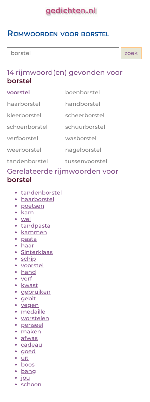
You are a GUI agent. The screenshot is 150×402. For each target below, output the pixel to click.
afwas (29, 338)
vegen (30, 305)
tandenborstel (41, 192)
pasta (29, 239)
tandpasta (36, 225)
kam (27, 212)
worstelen (35, 318)
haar (27, 245)
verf (26, 278)
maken (31, 331)
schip (28, 258)
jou (25, 378)
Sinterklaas (37, 252)
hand (28, 272)
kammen (34, 232)
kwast (29, 285)
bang (28, 371)
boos (28, 364)
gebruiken (36, 292)
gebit (28, 298)
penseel (32, 325)
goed (28, 351)
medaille (33, 311)
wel (26, 219)
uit (25, 358)
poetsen (32, 206)
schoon (31, 384)
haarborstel (37, 199)
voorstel (32, 265)
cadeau (31, 344)
